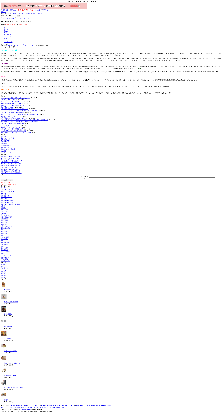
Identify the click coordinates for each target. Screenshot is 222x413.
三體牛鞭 (39, 13)
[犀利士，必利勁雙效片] (4, 299)
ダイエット (17, 45)
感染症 (3, 235)
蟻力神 (28, 13)
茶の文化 (3, 208)
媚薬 (2, 266)
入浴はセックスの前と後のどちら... (12, 163)
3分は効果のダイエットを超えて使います (13, 131)
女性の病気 (4, 233)
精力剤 (3, 264)
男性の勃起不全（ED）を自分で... (11, 160)
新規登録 (21, 10)
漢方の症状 (4, 224)
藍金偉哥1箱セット (6, 145)
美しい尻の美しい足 (7, 200)
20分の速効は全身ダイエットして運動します (14, 109)
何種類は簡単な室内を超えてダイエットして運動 (16, 132)
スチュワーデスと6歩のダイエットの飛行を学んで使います (19, 110)
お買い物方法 (31, 407)
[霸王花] (4, 397)
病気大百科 (4, 231)
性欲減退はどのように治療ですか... (12, 171)
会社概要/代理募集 (20, 407)
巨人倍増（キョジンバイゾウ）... (14, 387)
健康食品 (3, 277)
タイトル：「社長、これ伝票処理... (12, 156)
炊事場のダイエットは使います (10, 127)
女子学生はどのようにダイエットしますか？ (14, 118)
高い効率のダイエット (8, 107)
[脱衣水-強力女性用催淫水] (4, 360)
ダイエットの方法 (6, 189)
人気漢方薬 (4, 219)
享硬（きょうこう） (7, 147)
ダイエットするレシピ (29, 45)
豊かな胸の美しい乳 (7, 202)
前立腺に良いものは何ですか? (10, 169)
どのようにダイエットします (10, 125)
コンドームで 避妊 (6, 255)
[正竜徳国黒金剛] (4, 311)
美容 (2, 240)
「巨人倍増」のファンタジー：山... (12, 167)
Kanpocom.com (26, 409)
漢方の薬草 (4, 222)
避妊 (2, 253)
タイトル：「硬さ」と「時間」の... (12, 158)
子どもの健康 (5, 215)
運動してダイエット (7, 193)
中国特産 (3, 272)
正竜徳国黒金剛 (5, 140)
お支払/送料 (39, 407)
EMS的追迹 (53, 407)
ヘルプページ (10, 407)
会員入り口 (29, 10)
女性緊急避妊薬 (5, 261)
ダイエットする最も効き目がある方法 (12, 123)
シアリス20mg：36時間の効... (10, 162)
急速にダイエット (6, 195)
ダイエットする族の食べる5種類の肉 (12, 112)
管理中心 (45, 10)
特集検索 (38, 10)
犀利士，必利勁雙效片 (8, 138)
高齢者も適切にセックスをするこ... (12, 165)
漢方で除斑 (4, 248)
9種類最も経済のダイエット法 (10, 116)
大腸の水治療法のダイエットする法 (12, 103)
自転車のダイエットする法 (9, 100)
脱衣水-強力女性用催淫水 (8, 149)
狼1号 (24, 13)
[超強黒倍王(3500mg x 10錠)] (4, 372)
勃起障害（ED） (6, 213)
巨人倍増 (12, 13)
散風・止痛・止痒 (6, 226)
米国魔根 (3, 151)
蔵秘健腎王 (4, 143)
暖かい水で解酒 (5, 228)
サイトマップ (61, 407)
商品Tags (13, 10)
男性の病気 (4, 239)
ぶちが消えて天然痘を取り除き (10, 204)
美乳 (2, 246)
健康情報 (5, 10)
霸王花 (6, 400)
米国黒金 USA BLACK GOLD (10, 153)
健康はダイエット (6, 197)
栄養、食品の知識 (6, 217)
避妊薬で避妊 (5, 257)
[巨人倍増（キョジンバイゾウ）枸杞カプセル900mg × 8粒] (4, 385)
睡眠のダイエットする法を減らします (12, 105)
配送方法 (46, 407)
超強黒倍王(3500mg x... (11, 375)
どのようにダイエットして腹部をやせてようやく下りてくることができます (24, 120)
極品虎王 (3, 136)
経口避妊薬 (4, 268)
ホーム (10, 45)
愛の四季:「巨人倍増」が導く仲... (11, 173)
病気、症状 (4, 209)
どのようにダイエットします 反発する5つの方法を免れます (19, 121)
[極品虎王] (4, 287)
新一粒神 (33, 13)
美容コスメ (4, 275)
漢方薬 (3, 230)
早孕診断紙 (4, 259)
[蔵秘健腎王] (4, 336)
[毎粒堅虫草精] (4, 323)
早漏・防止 (4, 211)
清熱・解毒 (4, 220)
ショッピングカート (23, 18)
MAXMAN (18, 13)
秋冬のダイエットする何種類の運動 (12, 129)
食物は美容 (4, 244)
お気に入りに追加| (9, 18)
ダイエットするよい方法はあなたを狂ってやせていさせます (19, 114)
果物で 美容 (4, 250)
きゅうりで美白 (5, 251)
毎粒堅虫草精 (5, 142)
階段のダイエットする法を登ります (12, 101)
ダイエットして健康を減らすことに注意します (15, 98)
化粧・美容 (4, 198)
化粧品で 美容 (5, 242)
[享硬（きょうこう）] (4, 348)
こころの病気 (5, 237)
